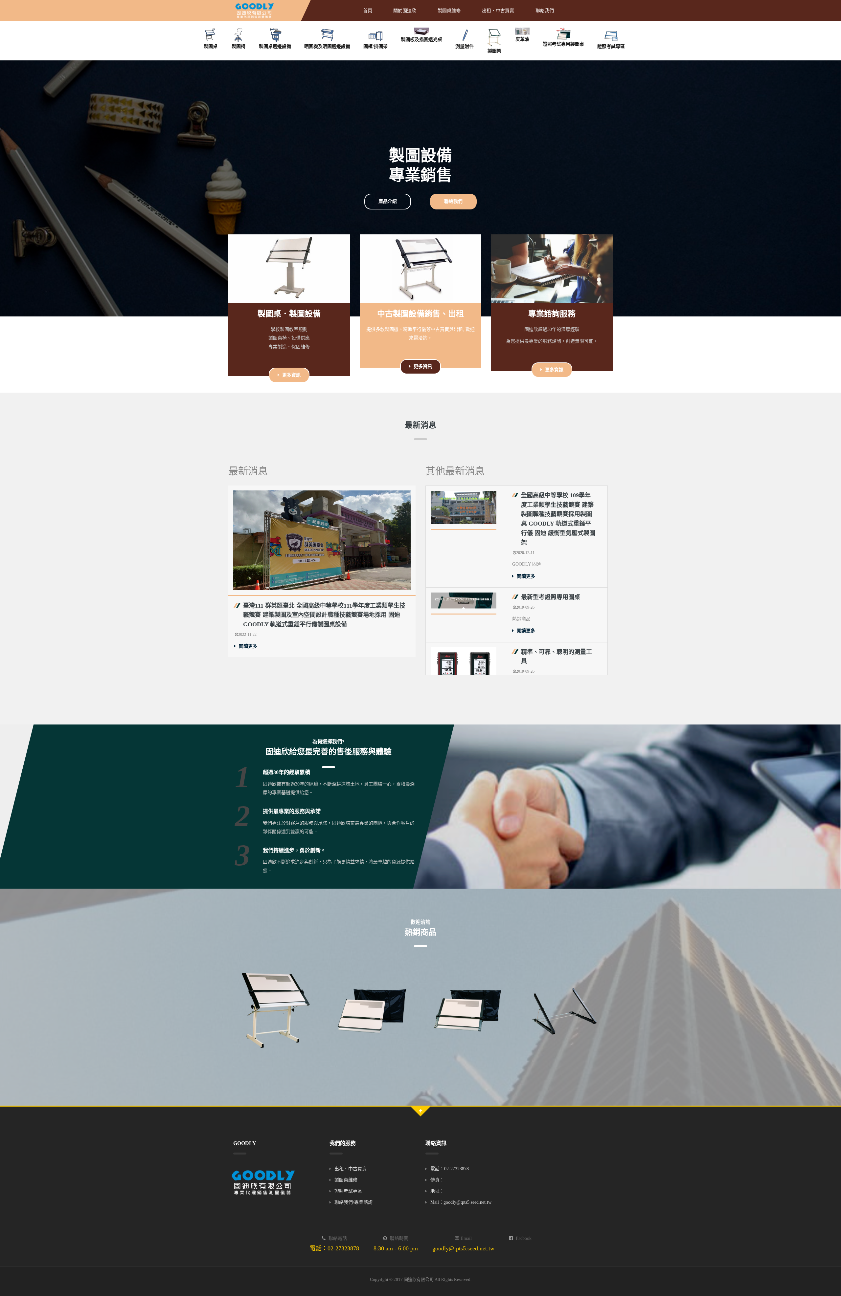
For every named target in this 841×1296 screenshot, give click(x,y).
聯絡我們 (544, 10)
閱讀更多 (247, 646)
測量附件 (464, 46)
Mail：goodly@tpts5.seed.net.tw (460, 1202)
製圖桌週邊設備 (275, 46)
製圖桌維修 (449, 10)
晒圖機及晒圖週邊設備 (327, 46)
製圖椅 (238, 46)
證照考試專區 (611, 46)
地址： (437, 1191)
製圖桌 (210, 46)
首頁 (367, 10)
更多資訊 (291, 375)
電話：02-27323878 (449, 1168)
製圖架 (494, 51)
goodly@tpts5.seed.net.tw (463, 1248)
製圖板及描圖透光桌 (421, 39)
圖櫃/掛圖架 (375, 46)
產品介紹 (387, 201)
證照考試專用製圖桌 (563, 44)
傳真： (437, 1179)
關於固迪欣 (404, 10)
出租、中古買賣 (498, 10)
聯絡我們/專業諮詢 (353, 1202)
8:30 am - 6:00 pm (396, 1248)
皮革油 (522, 39)
